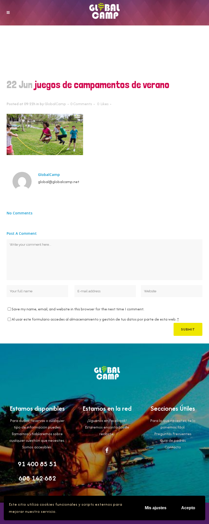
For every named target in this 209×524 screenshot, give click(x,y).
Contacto (173, 447)
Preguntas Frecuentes (172, 433)
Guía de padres (173, 440)
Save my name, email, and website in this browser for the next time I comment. (78, 309)
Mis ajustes (155, 508)
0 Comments (81, 103)
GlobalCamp (55, 103)
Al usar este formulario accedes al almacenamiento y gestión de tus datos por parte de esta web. (95, 319)
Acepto (188, 508)
